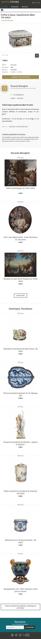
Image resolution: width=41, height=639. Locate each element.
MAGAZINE (25, 7)
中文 (38, 3)
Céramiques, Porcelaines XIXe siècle (18, 126)
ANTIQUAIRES (15, 7)
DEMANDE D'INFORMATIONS (20, 77)
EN (35, 3)
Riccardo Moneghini (19, 86)
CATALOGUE (4, 7)
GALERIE (13, 98)
